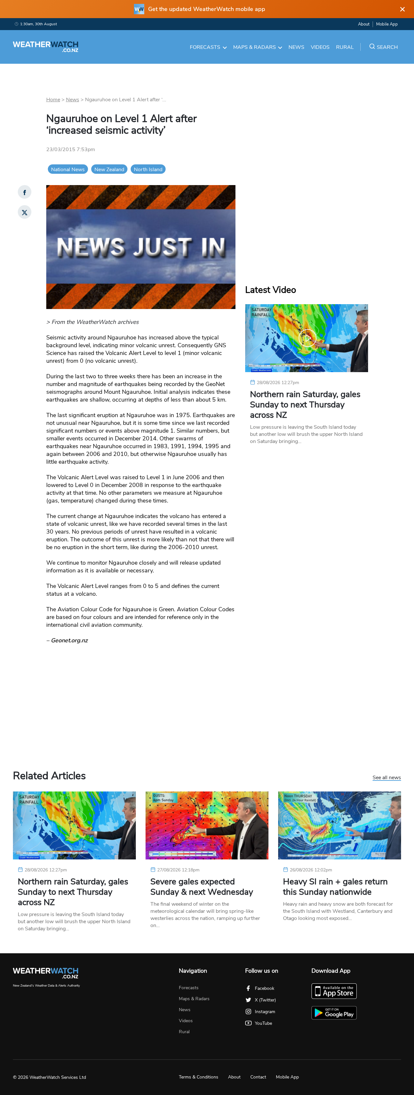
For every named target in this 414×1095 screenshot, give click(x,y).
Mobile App (387, 24)
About (363, 24)
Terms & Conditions (198, 1077)
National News (68, 169)
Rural (345, 47)
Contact (258, 1077)
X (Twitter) (265, 1000)
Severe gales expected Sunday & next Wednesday (201, 887)
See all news (387, 778)
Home (53, 99)
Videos (320, 47)
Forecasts (205, 47)
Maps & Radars (254, 47)
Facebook (264, 988)
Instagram (265, 1012)
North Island (148, 169)
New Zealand (109, 169)
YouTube (263, 1023)
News (296, 47)
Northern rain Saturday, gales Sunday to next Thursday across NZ (305, 404)
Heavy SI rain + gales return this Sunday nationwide (335, 887)
